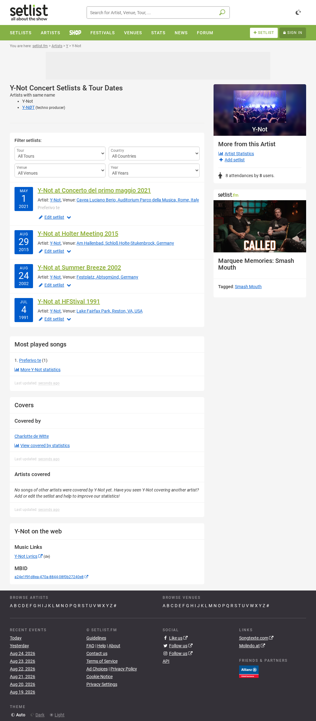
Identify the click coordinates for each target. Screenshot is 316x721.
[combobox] (158, 12)
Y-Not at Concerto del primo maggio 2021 (94, 190)
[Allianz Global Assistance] (249, 671)
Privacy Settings (101, 684)
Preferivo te (30, 360)
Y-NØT (28, 107)
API (166, 661)
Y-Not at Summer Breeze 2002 (79, 267)
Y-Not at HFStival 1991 (69, 301)
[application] (260, 226)
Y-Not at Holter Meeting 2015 (78, 233)
